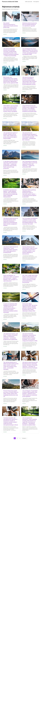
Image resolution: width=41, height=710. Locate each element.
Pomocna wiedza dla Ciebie (10, 1)
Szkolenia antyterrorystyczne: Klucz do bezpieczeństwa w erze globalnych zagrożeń (29, 24)
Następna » (24, 438)
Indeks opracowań (28, 1)
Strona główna (36, 1)
